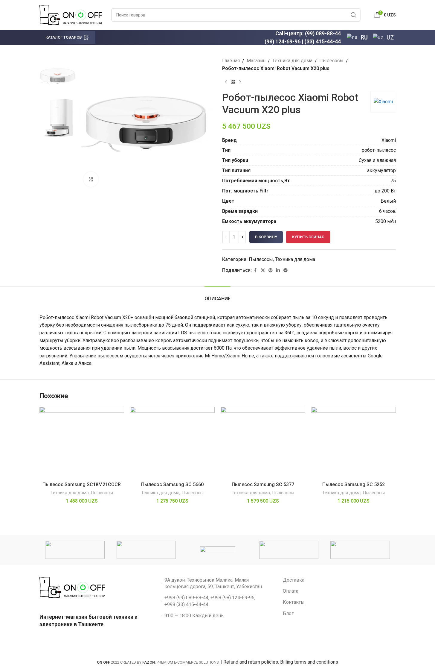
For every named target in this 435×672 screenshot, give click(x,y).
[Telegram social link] (285, 270)
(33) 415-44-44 (322, 41)
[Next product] (240, 81)
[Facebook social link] (255, 270)
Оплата (290, 591)
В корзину (266, 237)
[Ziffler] (74, 550)
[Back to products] (232, 81)
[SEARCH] (354, 15)
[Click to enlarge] (90, 179)
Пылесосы (331, 60)
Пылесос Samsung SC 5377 (263, 484)
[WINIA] (217, 550)
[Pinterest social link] (270, 270)
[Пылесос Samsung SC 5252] (353, 443)
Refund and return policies (250, 662)
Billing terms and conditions (309, 662)
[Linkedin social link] (278, 270)
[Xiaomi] (146, 550)
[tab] (217, 295)
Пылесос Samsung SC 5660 (172, 484)
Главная (231, 60)
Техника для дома (292, 60)
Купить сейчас (308, 237)
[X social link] (263, 270)
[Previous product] (225, 81)
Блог (288, 613)
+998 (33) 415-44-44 (186, 604)
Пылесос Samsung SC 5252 (353, 484)
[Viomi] (360, 550)
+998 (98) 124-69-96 (232, 597)
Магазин (256, 60)
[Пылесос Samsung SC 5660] (172, 443)
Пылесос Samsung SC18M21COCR (81, 484)
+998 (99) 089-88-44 (186, 597)
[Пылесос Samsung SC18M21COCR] (81, 443)
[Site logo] (70, 14)
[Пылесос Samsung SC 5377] (263, 443)
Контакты (294, 602)
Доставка (293, 580)
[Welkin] (288, 550)
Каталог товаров (63, 37)
